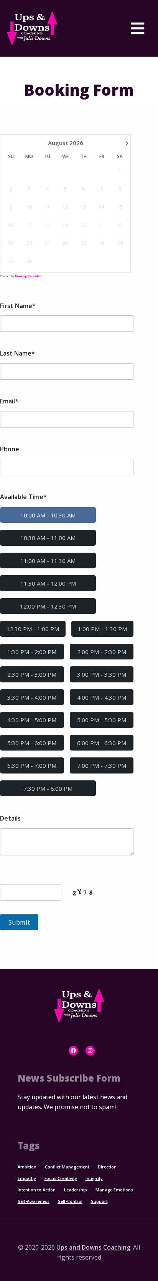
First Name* (18, 306)
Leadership (75, 1190)
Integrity (94, 1178)
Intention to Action (37, 1190)
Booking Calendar (28, 276)
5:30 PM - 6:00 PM (31, 743)
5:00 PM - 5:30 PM (101, 720)
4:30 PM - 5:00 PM (31, 720)
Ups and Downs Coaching (93, 1247)
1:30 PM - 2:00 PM (31, 652)
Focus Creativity (60, 1178)
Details (10, 818)
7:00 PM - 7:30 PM (101, 765)
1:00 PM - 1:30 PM (102, 629)
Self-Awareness (33, 1201)
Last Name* (17, 353)
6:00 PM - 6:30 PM (101, 743)
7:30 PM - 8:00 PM (47, 788)
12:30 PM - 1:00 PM (33, 629)
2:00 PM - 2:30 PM (101, 652)
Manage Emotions (114, 1190)
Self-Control (70, 1201)
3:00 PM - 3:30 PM (101, 674)
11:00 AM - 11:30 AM (48, 561)
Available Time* (23, 497)
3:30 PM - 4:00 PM (31, 697)
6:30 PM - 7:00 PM (31, 765)
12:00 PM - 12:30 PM (48, 606)
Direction (107, 1167)
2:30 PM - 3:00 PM (31, 674)
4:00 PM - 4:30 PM (101, 697)
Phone (9, 449)
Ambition (27, 1167)
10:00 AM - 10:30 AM (48, 515)
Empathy (27, 1178)
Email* (9, 401)
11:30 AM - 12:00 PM (48, 583)
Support (99, 1201)
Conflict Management (67, 1167)
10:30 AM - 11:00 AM (48, 538)
